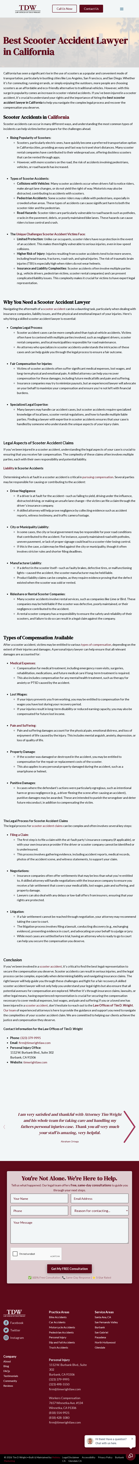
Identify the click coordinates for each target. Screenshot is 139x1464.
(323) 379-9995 (30, 1038)
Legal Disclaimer (70, 1457)
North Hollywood (105, 1342)
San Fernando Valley (106, 1322)
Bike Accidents (58, 1317)
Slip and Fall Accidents (62, 1342)
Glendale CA (75, 1460)
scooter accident (54, 309)
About (7, 1361)
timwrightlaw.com (35, 1062)
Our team (9, 1010)
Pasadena (100, 1337)
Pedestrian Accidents (61, 1332)
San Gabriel (101, 1332)
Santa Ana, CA (103, 1317)
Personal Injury (57, 1337)
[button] (120, 8)
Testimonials (10, 1375)
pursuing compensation (97, 477)
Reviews (8, 1385)
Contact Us (91, 9)
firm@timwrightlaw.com (35, 1043)
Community (10, 1380)
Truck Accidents (58, 1347)
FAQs (6, 1371)
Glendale (100, 1347)
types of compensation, (96, 644)
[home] (28, 8)
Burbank (100, 1327)
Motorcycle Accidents (62, 1327)
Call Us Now (64, 9)
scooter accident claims (47, 826)
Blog (6, 1366)
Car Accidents (57, 1322)
